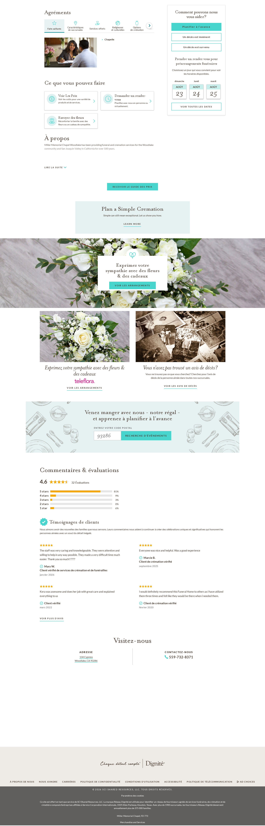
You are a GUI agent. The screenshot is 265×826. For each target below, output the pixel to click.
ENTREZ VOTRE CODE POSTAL (113, 428)
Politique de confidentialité (100, 782)
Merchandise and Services (132, 822)
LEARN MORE (132, 224)
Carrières (69, 782)
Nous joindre (48, 782)
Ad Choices (247, 782)
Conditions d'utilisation (142, 782)
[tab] (54, 26)
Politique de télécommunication (209, 782)
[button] (127, 100)
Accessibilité (173, 782)
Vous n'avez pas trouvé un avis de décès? (180, 367)
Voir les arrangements (84, 387)
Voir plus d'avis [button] (52, 618)
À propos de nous (22, 782)
